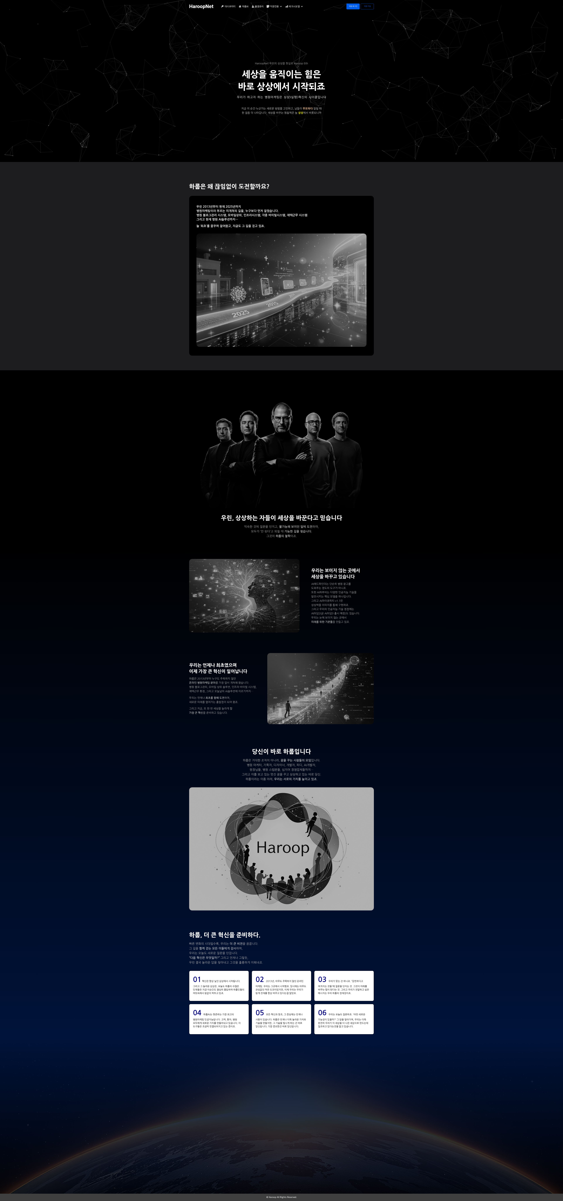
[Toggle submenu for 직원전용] (281, 6)
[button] (353, 6)
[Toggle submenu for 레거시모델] (302, 6)
